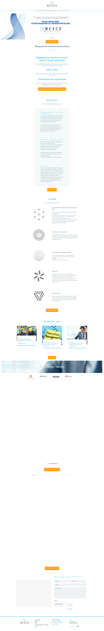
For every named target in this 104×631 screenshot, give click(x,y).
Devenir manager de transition (50, 10)
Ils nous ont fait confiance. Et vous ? (52, 469)
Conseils (37, 621)
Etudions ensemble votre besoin (52, 568)
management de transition (59, 64)
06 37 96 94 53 (59, 621)
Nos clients (63, 10)
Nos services (40, 10)
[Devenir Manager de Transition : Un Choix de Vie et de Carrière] (52, 336)
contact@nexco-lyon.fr (58, 622)
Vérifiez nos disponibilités (52, 310)
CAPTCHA (55, 600)
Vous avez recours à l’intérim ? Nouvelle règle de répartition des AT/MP (25, 340)
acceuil (35, 10)
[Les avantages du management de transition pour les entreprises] (77, 336)
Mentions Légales (55, 624)
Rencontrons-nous (52, 189)
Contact (68, 10)
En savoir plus (52, 357)
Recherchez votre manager (52, 41)
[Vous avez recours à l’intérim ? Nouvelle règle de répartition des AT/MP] (27, 334)
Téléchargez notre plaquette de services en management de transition (52, 89)
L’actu (59, 10)
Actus (20, 337)
